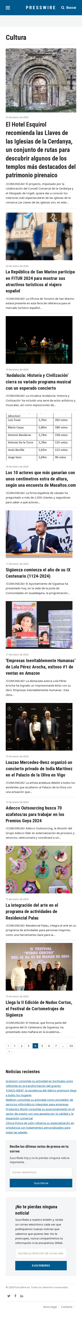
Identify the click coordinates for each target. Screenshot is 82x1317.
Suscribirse (41, 1183)
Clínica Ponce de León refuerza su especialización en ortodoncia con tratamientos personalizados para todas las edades (40, 1127)
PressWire (41, 7)
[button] (8, 7)
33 (72, 1046)
